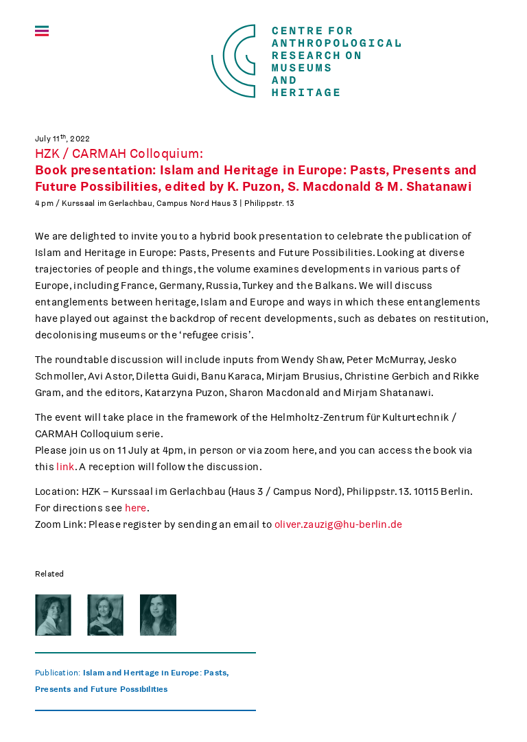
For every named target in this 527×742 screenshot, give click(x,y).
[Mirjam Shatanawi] (158, 615)
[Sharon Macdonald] (105, 615)
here (136, 508)
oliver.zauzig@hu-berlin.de (338, 524)
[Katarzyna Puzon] (53, 615)
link (65, 467)
